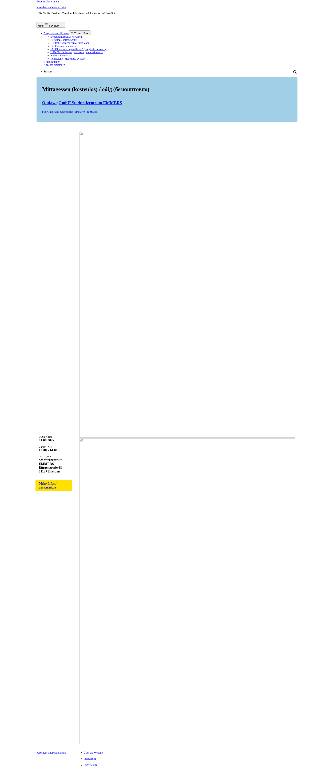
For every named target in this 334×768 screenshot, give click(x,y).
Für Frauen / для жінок (63, 46)
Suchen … (49, 71)
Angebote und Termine (56, 33)
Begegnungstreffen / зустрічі (66, 36)
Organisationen (51, 61)
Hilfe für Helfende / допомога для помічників (76, 52)
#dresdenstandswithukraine (51, 7)
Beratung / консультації (63, 39)
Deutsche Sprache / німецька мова (69, 42)
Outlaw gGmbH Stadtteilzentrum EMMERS (82, 102)
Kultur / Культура (60, 55)
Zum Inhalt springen (48, 1)
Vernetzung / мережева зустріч (67, 58)
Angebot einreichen (54, 64)
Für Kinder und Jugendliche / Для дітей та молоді (78, 49)
